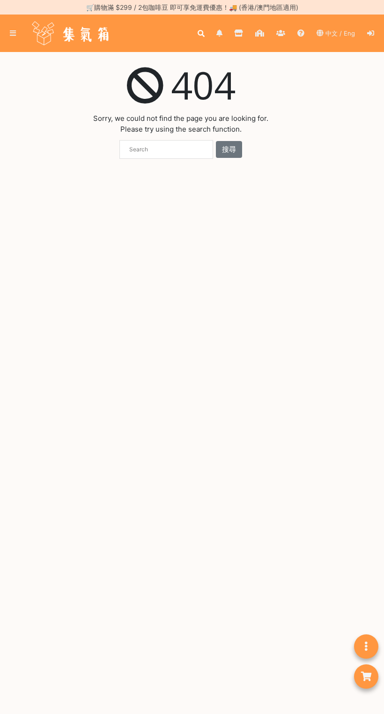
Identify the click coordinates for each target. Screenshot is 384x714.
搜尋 (229, 149)
